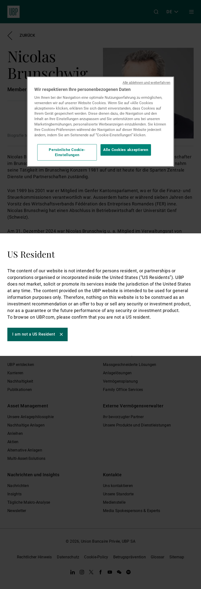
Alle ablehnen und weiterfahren (146, 83)
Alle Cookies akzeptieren (125, 150)
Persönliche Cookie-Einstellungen (67, 152)
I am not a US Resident (33, 334)
